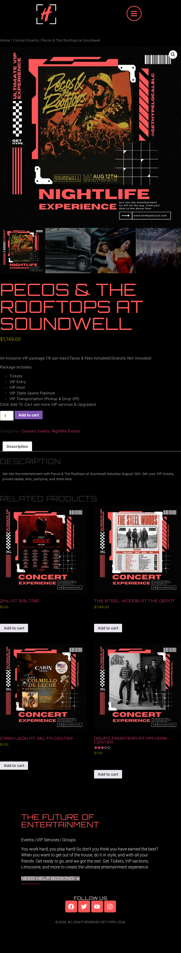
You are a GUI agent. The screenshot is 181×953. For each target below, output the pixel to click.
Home (5, 40)
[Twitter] (84, 906)
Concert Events (26, 40)
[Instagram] (110, 906)
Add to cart (28, 415)
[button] (173, 54)
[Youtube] (97, 906)
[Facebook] (71, 906)
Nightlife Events (66, 431)
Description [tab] (17, 446)
